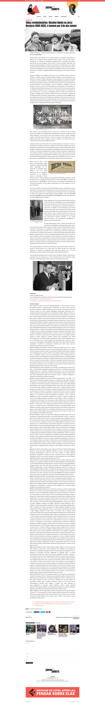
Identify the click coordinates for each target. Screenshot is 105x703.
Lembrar (56, 16)
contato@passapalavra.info (52, 678)
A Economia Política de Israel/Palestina (74, 634)
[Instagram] (78, 1)
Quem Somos (63, 16)
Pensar (50, 16)
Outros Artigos (37, 622)
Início (38, 0)
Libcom (48, 602)
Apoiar (44, 16)
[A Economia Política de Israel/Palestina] (74, 629)
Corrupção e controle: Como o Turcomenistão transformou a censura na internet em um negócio (63, 635)
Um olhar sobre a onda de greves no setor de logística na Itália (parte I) (67, 618)
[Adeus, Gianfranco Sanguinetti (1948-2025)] (52, 629)
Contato (42, 0)
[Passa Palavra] (52, 8)
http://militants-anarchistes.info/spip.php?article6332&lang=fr (46, 300)
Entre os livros (29, 617)
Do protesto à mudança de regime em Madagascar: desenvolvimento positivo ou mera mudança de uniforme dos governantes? (41, 636)
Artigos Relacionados (30, 622)
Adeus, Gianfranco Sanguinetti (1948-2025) (52, 634)
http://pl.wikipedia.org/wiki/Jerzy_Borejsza (41, 299)
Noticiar (39, 16)
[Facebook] (76, 1)
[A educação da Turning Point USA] (31, 629)
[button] (79, 16)
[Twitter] (79, 1)
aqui (61, 603)
